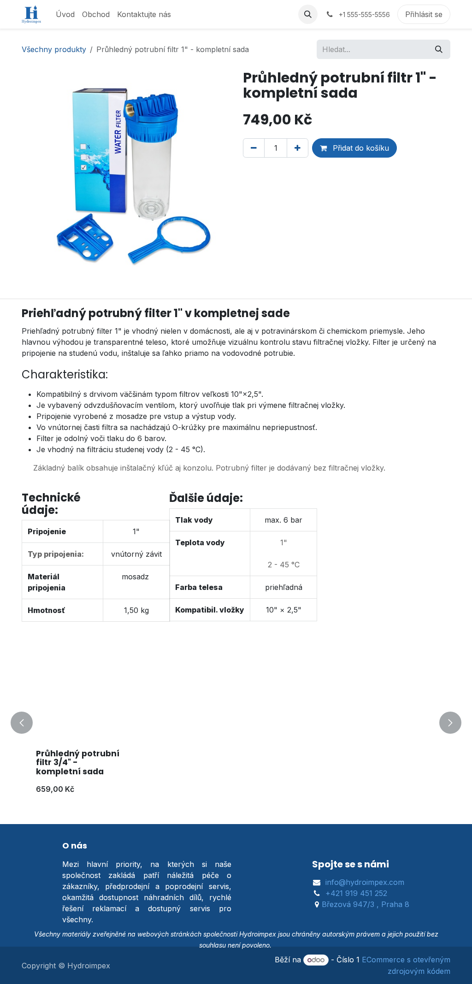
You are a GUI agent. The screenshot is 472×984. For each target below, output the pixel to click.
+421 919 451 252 (356, 893)
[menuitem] (65, 14)
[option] (236, 723)
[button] (308, 14)
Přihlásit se (423, 14)
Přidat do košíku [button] (359, 148)
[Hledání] (438, 49)
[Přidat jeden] (297, 148)
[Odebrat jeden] (254, 148)
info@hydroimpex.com (364, 882)
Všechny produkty (54, 49)
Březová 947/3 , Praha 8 (365, 904)
